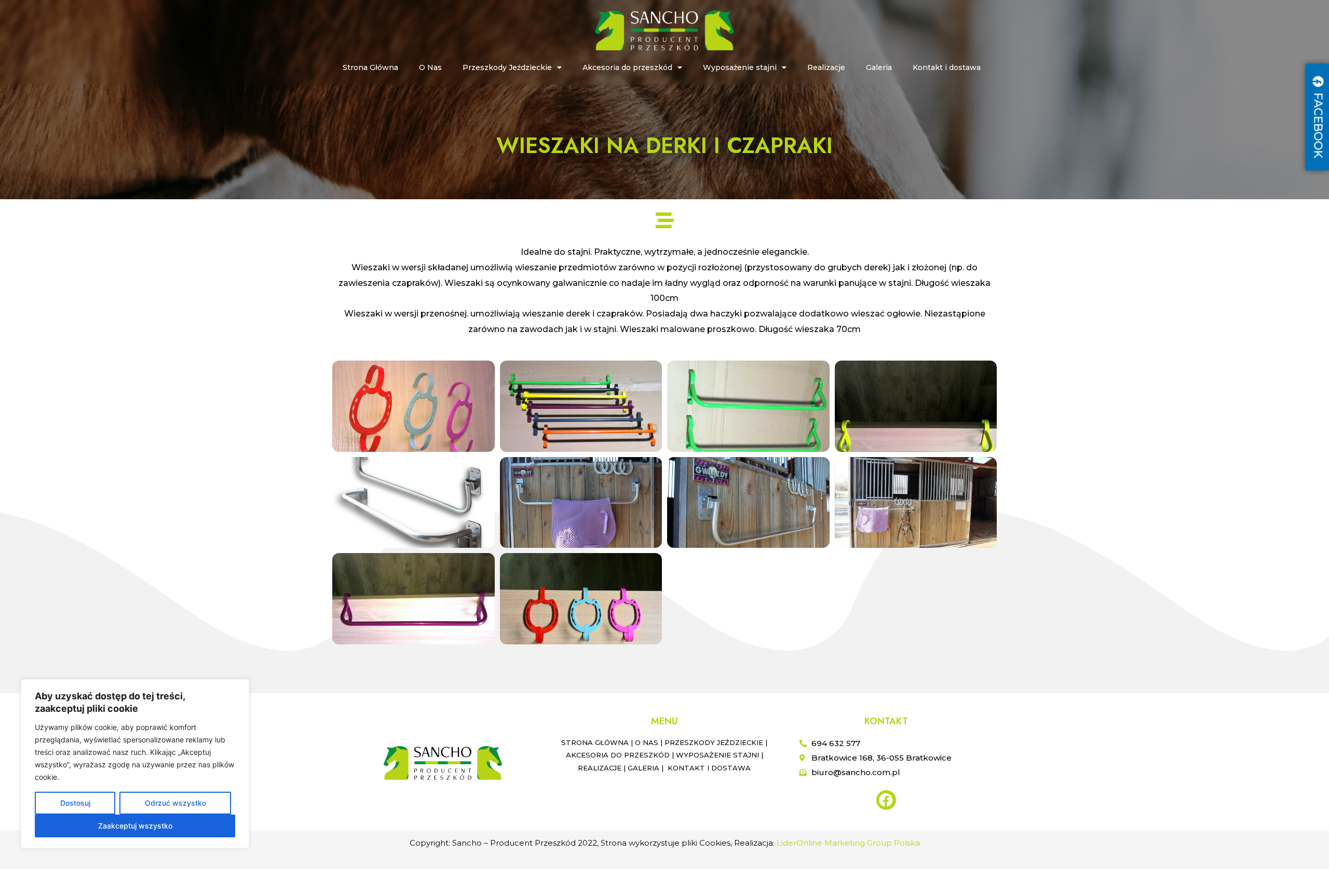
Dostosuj (75, 802)
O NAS (646, 742)
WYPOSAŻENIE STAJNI (717, 755)
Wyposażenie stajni (740, 67)
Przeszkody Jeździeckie (507, 67)
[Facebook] (886, 800)
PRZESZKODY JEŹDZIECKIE (713, 742)
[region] (135, 763)
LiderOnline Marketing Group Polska (848, 843)
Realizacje (826, 67)
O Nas (430, 67)
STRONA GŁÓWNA (595, 742)
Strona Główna (370, 67)
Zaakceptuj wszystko (135, 825)
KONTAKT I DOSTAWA (709, 768)
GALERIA (643, 768)
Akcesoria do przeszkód (627, 67)
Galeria (879, 67)
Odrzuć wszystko (175, 802)
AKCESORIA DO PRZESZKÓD (618, 755)
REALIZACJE (599, 768)
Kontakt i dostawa (947, 67)
